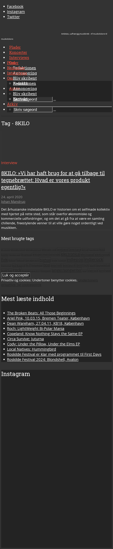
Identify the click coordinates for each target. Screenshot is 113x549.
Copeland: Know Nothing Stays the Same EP (45, 333)
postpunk (69, 265)
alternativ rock (49, 249)
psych (92, 265)
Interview (9, 162)
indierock (93, 259)
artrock (85, 249)
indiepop (75, 259)
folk (4, 259)
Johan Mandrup (13, 201)
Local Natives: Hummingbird (31, 349)
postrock (83, 265)
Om (10, 78)
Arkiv (12, 103)
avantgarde (94, 250)
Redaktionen (24, 83)
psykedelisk (103, 265)
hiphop (45, 259)
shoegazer (46, 270)
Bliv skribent (25, 78)
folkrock (20, 260)
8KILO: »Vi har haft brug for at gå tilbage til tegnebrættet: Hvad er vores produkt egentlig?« (53, 180)
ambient (62, 249)
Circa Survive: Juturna (25, 338)
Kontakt (20, 98)
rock (17, 270)
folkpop (12, 260)
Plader (13, 62)
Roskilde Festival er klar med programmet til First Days (54, 354)
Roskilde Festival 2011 (30, 271)
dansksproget (14, 255)
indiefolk (62, 260)
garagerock (32, 260)
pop (47, 264)
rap (10, 270)
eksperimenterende (46, 254)
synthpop (105, 270)
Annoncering (25, 88)
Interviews (19, 57)
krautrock (21, 265)
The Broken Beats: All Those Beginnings (41, 313)
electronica (70, 253)
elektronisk (102, 254)
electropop (87, 254)
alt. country (5, 250)
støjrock (93, 270)
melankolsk (37, 265)
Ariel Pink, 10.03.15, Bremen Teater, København (48, 318)
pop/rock (56, 265)
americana (75, 249)
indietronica (6, 265)
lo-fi (28, 265)
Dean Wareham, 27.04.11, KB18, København (45, 323)
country (4, 254)
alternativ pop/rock (33, 250)
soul (84, 271)
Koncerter (16, 67)
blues (102, 249)
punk (4, 270)
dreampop (26, 254)
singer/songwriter (67, 270)
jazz (14, 265)
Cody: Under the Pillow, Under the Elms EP (43, 344)
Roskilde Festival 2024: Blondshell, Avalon (42, 359)
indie (54, 260)
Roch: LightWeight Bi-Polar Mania (35, 328)
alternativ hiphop (18, 250)
